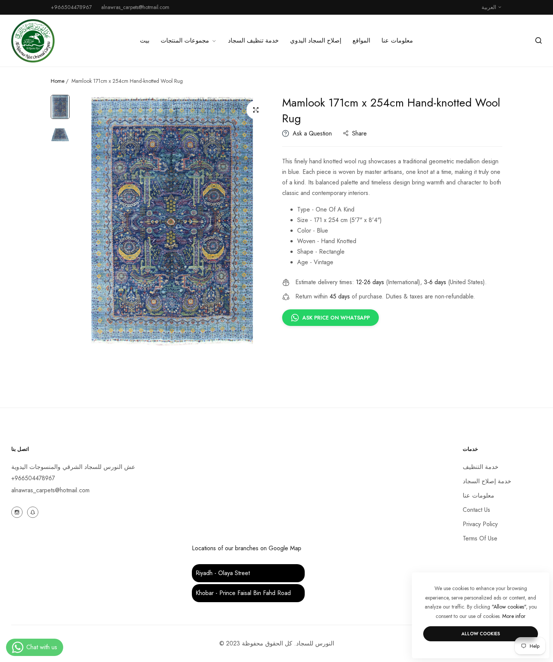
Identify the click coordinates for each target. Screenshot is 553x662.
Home (57, 81)
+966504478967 (33, 478)
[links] (18, 511)
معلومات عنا (478, 495)
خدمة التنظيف (480, 467)
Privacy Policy (480, 524)
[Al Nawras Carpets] (33, 40)
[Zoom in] (255, 109)
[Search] (538, 40)
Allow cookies (480, 633)
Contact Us (476, 509)
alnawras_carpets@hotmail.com (50, 490)
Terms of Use (480, 538)
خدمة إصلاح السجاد (487, 481)
